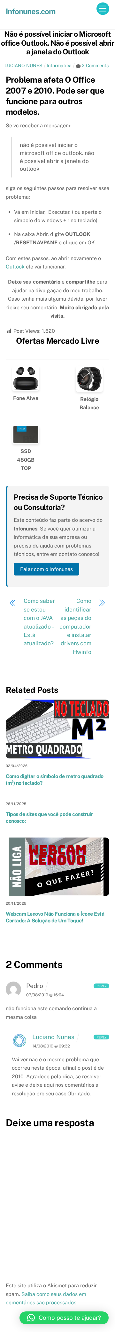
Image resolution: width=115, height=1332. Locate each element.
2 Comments (95, 65)
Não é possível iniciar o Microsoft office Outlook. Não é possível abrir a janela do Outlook (57, 43)
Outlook (15, 267)
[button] (64, 1317)
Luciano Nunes (53, 1036)
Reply (101, 986)
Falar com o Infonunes (46, 569)
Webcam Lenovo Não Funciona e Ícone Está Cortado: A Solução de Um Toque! (55, 917)
